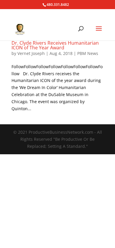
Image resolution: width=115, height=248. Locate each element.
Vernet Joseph (31, 53)
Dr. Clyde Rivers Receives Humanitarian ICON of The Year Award (55, 45)
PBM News (87, 53)
